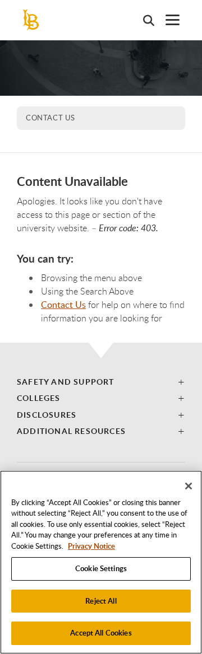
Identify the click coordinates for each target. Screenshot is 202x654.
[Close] (188, 486)
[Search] (143, 20)
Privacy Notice (91, 546)
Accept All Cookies (100, 633)
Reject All (100, 601)
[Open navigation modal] (167, 19)
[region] (101, 562)
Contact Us (50, 118)
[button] (101, 381)
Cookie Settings (101, 568)
